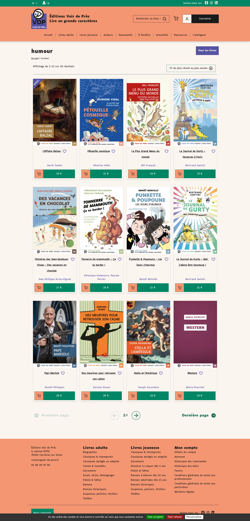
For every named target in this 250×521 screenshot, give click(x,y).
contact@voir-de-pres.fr (45, 460)
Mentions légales (184, 492)
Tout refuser (175, 517)
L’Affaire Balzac (52, 151)
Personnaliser (194, 517)
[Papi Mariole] (54, 334)
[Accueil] (39, 19)
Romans (87, 485)
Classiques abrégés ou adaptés (101, 461)
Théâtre (87, 498)
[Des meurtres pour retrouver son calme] (101, 334)
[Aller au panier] (176, 18)
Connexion (205, 19)
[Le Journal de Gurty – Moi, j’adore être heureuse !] (195, 220)
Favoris (178, 471)
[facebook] (206, 2)
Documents (89, 471)
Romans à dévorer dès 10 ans (148, 475)
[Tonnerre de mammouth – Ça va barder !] (101, 220)
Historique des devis (186, 466)
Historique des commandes (190, 461)
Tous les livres (207, 50)
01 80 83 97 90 (40, 465)
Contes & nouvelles (94, 466)
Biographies (90, 452)
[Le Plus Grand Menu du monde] (148, 112)
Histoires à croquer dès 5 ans (148, 466)
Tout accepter (155, 517)
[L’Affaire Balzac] (54, 112)
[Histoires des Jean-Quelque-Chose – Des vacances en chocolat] (54, 220)
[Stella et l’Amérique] (148, 334)
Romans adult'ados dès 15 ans (149, 480)
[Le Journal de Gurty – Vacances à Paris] (195, 112)
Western (192, 373)
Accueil (35, 58)
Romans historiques (94, 489)
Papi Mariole (51, 373)
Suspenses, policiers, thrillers (100, 494)
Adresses (179, 457)
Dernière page (195, 415)
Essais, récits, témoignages (99, 475)
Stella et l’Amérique (145, 373)
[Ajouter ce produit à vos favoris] (64, 151)
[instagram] (211, 2)
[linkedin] (216, 2)
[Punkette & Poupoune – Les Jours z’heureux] (148, 220)
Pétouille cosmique (99, 151)
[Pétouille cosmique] (101, 112)
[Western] (195, 334)
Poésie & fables (92, 480)
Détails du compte (185, 452)
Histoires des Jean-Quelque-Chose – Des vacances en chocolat (52, 265)
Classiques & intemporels (98, 457)
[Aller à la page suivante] (136, 415)
